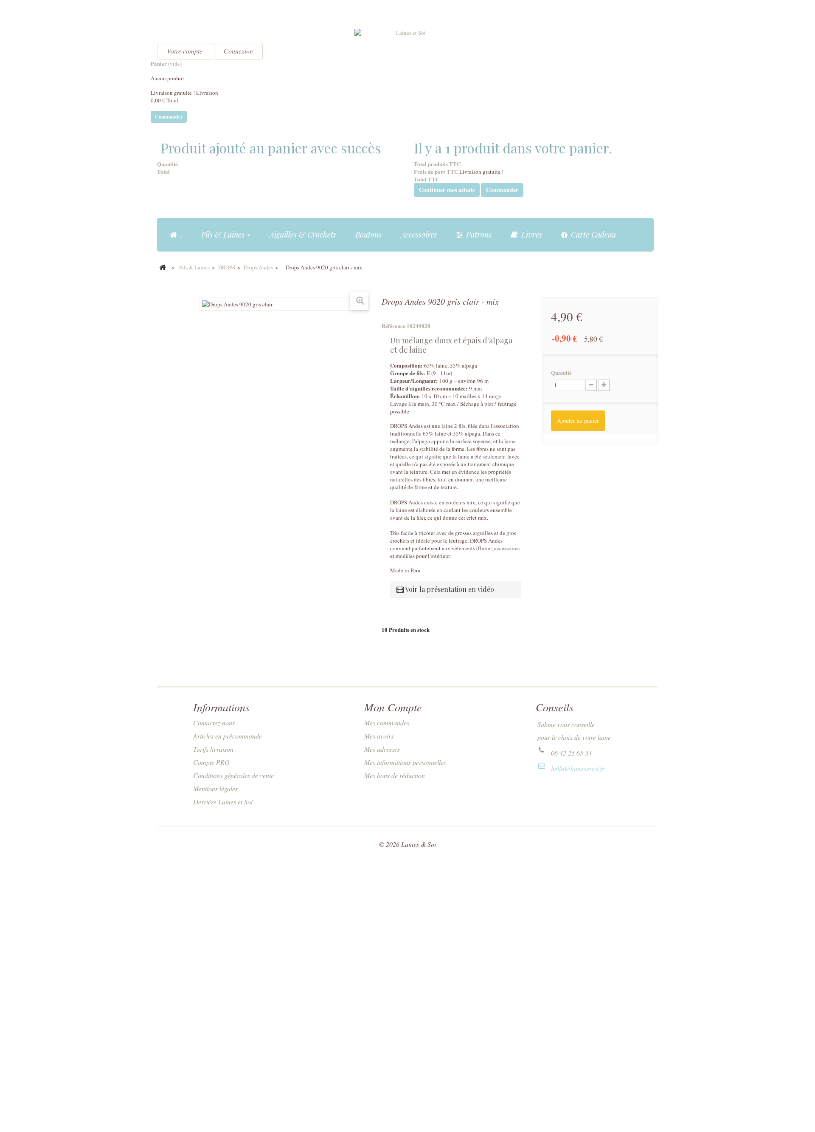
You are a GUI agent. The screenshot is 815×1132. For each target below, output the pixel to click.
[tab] (455, 589)
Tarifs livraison (213, 748)
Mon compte (393, 706)
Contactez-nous (214, 722)
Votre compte (184, 50)
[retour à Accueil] (163, 268)
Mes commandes (386, 722)
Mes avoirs (378, 735)
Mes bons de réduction (394, 775)
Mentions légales (215, 788)
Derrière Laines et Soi (223, 801)
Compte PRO (211, 762)
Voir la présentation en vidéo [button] (449, 589)
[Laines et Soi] (407, 51)
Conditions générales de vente (233, 775)
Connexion (238, 50)
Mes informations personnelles (405, 762)
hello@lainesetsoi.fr (577, 768)
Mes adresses (382, 748)
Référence (393, 326)
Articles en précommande (227, 735)
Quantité (561, 372)
